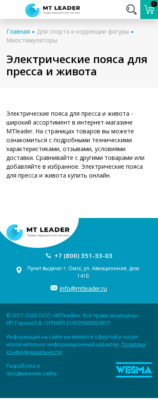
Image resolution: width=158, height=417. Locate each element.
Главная (18, 31)
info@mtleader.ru (83, 288)
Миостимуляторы (31, 40)
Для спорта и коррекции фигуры (83, 31)
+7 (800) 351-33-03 (83, 255)
